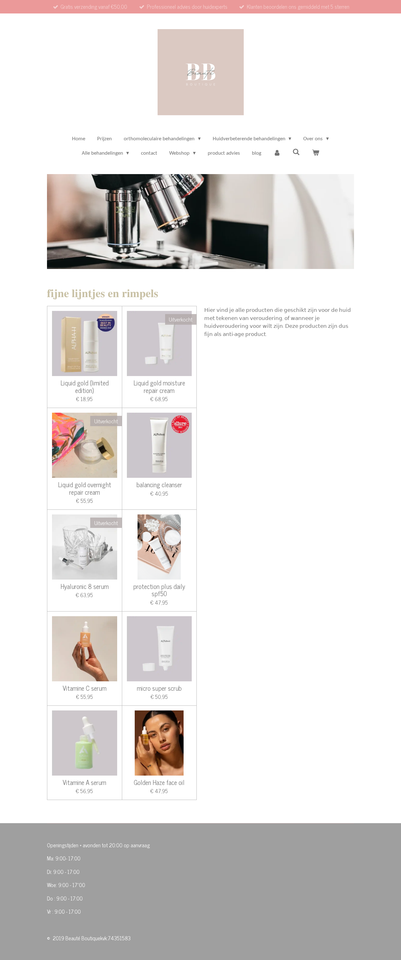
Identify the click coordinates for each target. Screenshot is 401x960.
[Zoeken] (296, 152)
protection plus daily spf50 (159, 590)
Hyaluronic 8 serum (84, 586)
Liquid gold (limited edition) (84, 386)
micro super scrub (159, 688)
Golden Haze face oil (159, 782)
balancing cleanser (159, 484)
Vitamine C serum (85, 688)
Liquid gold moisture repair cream (159, 386)
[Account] (277, 153)
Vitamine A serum (84, 782)
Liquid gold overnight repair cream (84, 488)
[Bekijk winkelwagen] (316, 153)
